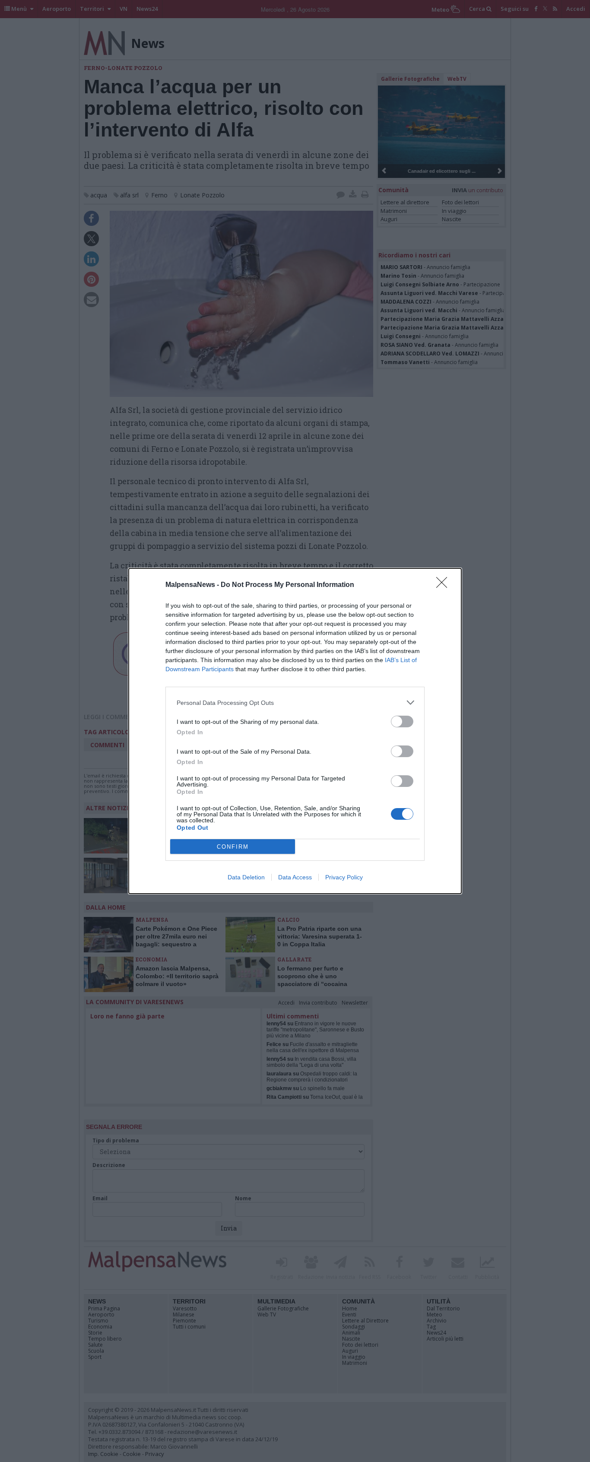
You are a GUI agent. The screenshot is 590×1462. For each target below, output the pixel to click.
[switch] (402, 721)
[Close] (444, 585)
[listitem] (295, 702)
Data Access (295, 877)
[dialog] (295, 731)
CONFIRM (233, 847)
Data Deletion (246, 877)
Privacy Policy (344, 877)
